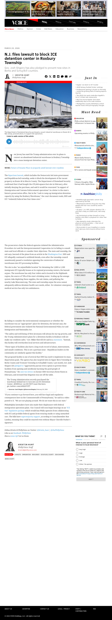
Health (58, 22)
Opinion (30, 29)
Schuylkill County (47, 454)
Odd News (48, 29)
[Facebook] (46, 77)
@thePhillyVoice (57, 430)
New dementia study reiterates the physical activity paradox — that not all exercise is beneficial (89, 223)
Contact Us (44, 609)
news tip (14, 436)
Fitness (79, 245)
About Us (8, 609)
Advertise (26, 609)
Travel (78, 282)
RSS (94, 609)
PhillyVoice (19, 22)
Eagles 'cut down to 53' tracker (87, 85)
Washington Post (55, 254)
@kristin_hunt (43, 430)
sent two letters (26, 372)
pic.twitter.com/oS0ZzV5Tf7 (18, 386)
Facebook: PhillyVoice (22, 433)
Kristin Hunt (22, 75)
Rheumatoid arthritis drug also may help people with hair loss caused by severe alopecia (90, 205)
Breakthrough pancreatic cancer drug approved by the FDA (89, 200)
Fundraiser (80, 306)
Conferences (81, 343)
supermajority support (30, 417)
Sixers (78, 179)
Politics (20, 29)
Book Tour (80, 258)
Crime (38, 29)
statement (58, 340)
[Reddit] (58, 77)
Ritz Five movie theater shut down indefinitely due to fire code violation (88, 100)
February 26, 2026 (42, 389)
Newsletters (82, 29)
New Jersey (35, 454)
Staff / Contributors (80, 610)
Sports (100, 22)
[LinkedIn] (54, 77)
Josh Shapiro (59, 454)
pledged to (19, 366)
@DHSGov (18, 384)
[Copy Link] (70, 77)
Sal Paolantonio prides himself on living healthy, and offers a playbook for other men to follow (91, 217)
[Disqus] (38, 519)
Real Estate (80, 270)
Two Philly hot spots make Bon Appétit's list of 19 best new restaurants (89, 96)
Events (86, 22)
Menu (8, 22)
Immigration (22, 82)
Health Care (80, 392)
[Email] (66, 77)
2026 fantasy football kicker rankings (90, 87)
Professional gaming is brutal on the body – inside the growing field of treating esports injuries (90, 91)
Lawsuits (11, 82)
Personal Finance (82, 319)
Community (80, 355)
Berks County (9, 459)
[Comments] (62, 77)
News (44, 22)
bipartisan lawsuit (15, 175)
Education (60, 29)
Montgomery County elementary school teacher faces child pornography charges (89, 104)
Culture (72, 22)
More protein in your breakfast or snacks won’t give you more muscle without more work (90, 229)
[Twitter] (50, 77)
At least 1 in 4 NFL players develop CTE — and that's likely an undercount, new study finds (90, 211)
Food (78, 167)
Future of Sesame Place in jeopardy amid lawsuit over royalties (37, 168)
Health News (81, 143)
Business (70, 29)
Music (78, 155)
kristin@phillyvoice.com (27, 450)
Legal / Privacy (64, 609)
